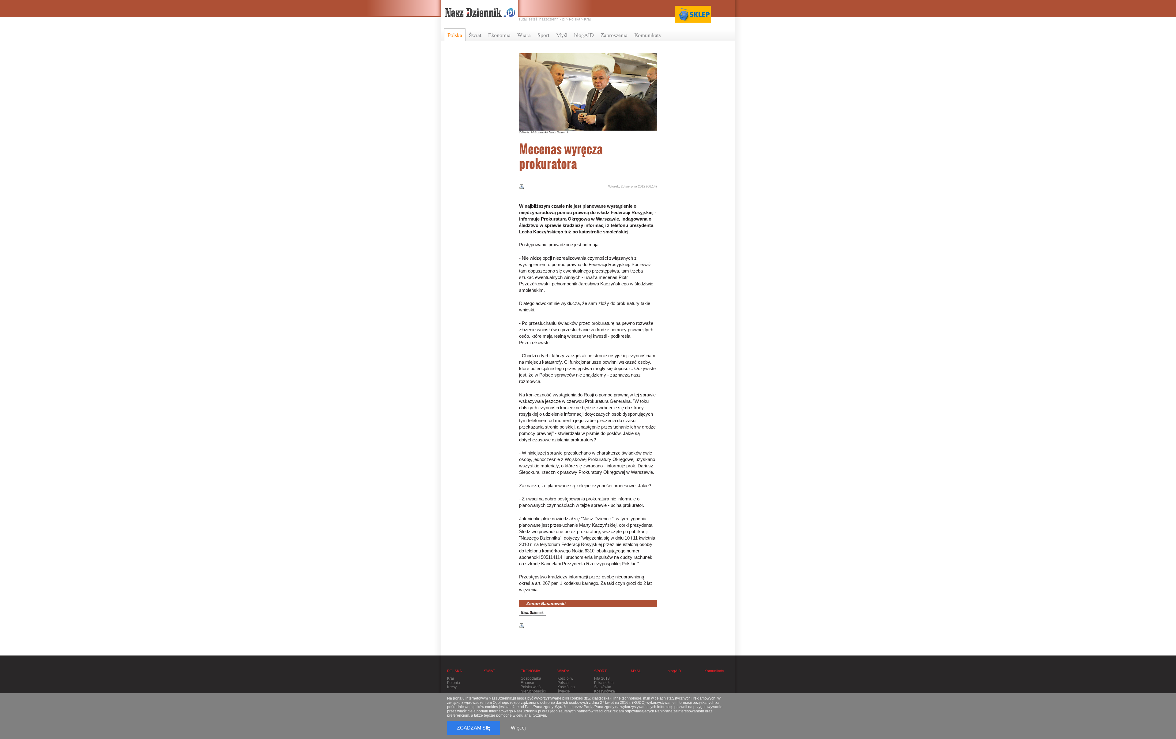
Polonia (453, 683)
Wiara (524, 35)
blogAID (584, 35)
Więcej (518, 727)
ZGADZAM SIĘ (473, 727)
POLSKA (454, 671)
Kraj (587, 19)
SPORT (600, 671)
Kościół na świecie (566, 689)
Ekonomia (499, 35)
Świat (475, 35)
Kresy (452, 687)
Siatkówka (602, 687)
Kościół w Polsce (565, 680)
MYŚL (636, 671)
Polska (454, 35)
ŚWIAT (489, 671)
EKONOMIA (530, 671)
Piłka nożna (604, 683)
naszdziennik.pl (552, 19)
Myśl (561, 35)
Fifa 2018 (602, 678)
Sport (543, 35)
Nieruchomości (533, 691)
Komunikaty (648, 35)
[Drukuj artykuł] (521, 186)
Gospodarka (531, 678)
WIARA (563, 671)
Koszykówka (604, 691)
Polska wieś (531, 687)
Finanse (527, 683)
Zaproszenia (614, 35)
